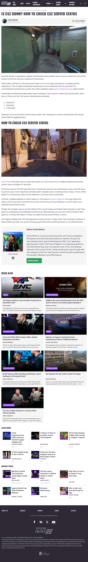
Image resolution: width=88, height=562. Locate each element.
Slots (28, 3)
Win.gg (3, 10)
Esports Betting (72, 3)
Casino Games (58, 3)
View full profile (33, 261)
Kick (22, 3)
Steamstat (5, 181)
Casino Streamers (36, 3)
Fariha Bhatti (13, 20)
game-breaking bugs (63, 89)
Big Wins (14, 3)
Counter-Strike (11, 10)
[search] (85, 3)
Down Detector (57, 199)
